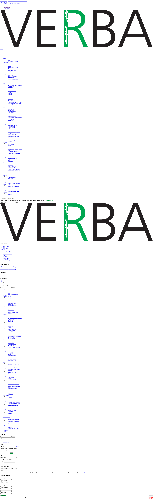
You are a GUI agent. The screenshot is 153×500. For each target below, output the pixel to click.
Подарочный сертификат (13, 195)
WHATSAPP (2, 275)
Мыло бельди (11, 119)
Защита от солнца (12, 91)
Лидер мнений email (4, 482)
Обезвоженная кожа (12, 72)
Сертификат (5, 62)
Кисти (9, 150)
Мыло (9, 128)
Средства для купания (13, 173)
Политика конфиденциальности (10, 260)
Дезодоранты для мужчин (13, 186)
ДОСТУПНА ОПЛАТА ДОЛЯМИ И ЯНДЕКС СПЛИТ (11, 3)
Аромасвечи (10, 178)
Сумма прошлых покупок (6, 478)
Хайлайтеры (10, 161)
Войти (4, 431)
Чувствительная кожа (13, 76)
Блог (4, 57)
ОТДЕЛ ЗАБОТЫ (6, 7)
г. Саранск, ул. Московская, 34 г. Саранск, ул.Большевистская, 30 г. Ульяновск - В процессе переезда (8, 268)
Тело (4, 107)
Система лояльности (7, 254)
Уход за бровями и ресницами (14, 103)
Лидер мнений (3, 480)
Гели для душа (11, 109)
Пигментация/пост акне (13, 79)
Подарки (5, 192)
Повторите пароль (4, 466)
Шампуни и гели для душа (13, 191)
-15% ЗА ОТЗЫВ (3, 2)
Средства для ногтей (12, 125)
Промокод (2, 485)
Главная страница (49, 200)
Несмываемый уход (12, 134)
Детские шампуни (12, 166)
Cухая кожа (10, 75)
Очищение (10, 94)
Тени (9, 159)
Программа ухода (7, 63)
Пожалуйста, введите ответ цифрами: (8, 448)
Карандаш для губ (12, 146)
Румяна (9, 154)
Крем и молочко (11, 167)
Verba (1, 49)
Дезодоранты (11, 110)
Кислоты (10, 80)
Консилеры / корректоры (13, 151)
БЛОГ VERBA (3, 249)
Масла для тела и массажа (14, 115)
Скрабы (9, 121)
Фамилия (2, 457)
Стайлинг (10, 137)
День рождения (3, 489)
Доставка (5, 256)
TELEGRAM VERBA (4, 246)
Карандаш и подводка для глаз (15, 149)
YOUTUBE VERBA (4, 248)
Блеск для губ (11, 144)
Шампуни (10, 141)
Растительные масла (12, 181)
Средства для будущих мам (14, 170)
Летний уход (10, 71)
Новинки (5, 82)
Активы (9, 66)
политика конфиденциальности (85, 472)
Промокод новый (4, 487)
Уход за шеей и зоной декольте (15, 85)
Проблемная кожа (12, 70)
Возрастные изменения (13, 67)
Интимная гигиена (12, 111)
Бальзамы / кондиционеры (14, 132)
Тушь (9, 160)
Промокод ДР (3, 492)
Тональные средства (12, 158)
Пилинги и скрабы (12, 96)
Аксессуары (10, 165)
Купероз (9, 68)
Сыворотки (10, 99)
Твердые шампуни (12, 140)
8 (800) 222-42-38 (6, 8)
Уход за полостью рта (12, 105)
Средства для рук (12, 127)
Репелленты (10, 120)
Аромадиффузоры (12, 177)
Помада (9, 145)
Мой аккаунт (6, 258)
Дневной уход (11, 88)
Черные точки (11, 77)
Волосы (4, 129)
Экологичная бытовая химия (14, 183)
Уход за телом (11, 112)
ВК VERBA (2, 247)
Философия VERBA (7, 251)
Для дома (5, 175)
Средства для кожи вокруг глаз (15, 102)
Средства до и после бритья (14, 188)
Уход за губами (11, 104)
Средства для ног (12, 126)
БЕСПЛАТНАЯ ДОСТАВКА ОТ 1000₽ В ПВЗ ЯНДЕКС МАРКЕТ (13, 1)
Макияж (5, 142)
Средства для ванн (12, 123)
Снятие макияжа (11, 97)
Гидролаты (10, 87)
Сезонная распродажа (13, 61)
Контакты (5, 253)
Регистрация (6, 442)
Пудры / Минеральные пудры (14, 153)
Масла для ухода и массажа (14, 169)
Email (2, 444)
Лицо (4, 83)
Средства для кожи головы (14, 136)
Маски (9, 92)
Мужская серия (6, 184)
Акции (4, 58)
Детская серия (6, 162)
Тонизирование (11, 100)
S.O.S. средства (11, 86)
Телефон (2, 459)
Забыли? (18, 446)
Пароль (2, 446)
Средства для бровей (12, 156)
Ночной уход (10, 93)
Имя (1, 455)
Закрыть (2, 499)
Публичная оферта (7, 261)
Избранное (5, 259)
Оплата (4, 255)
